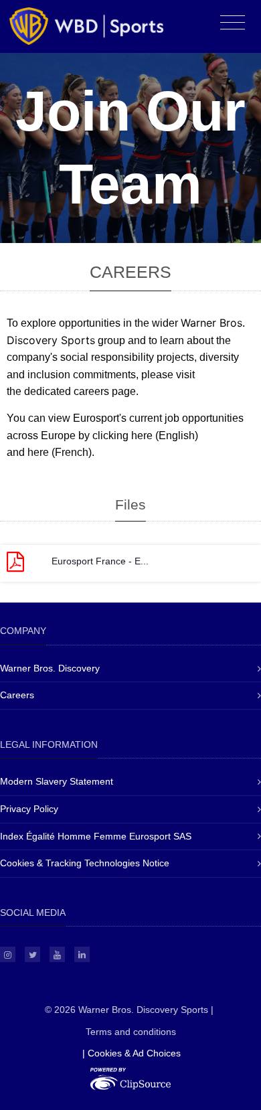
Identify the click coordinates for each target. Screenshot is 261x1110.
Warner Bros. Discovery (50, 668)
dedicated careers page (80, 391)
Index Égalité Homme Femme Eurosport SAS (95, 836)
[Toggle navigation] (232, 23)
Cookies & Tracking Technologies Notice (84, 863)
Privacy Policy (29, 808)
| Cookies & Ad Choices (131, 1053)
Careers (17, 695)
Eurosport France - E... (100, 561)
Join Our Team (130, 148)
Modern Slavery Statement (56, 781)
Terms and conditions (131, 1031)
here (142, 435)
